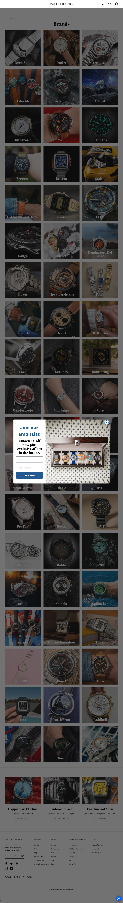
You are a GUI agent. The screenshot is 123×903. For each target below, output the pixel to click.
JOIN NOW (29, 475)
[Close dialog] (106, 422)
